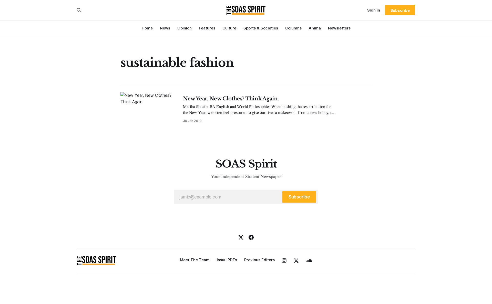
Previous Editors (259, 259)
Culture (229, 28)
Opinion (184, 28)
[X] (240, 237)
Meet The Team (195, 259)
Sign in (373, 10)
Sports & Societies (260, 28)
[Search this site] (78, 10)
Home (147, 28)
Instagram (284, 261)
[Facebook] (251, 237)
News (165, 28)
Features (207, 28)
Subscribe (400, 10)
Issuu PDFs (227, 259)
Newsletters (339, 28)
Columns (293, 28)
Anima (315, 28)
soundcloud (309, 261)
